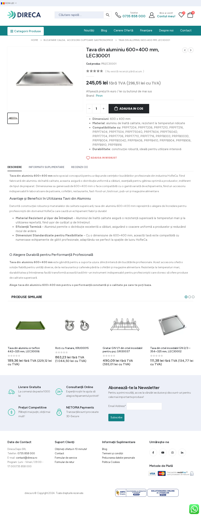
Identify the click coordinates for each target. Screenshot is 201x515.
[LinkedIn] (182, 452)
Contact (59, 453)
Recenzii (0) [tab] (79, 167)
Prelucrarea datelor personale (118, 457)
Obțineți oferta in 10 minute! (71, 449)
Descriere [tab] (14, 167)
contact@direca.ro (26, 457)
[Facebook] (153, 452)
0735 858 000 (133, 16)
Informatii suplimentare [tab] (46, 167)
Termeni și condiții (112, 453)
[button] (186, 297)
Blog (104, 449)
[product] (30, 325)
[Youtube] (163, 452)
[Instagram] (172, 452)
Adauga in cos (131, 108)
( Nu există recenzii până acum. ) (124, 71)
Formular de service (66, 457)
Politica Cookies (111, 462)
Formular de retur (64, 462)
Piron (99, 95)
